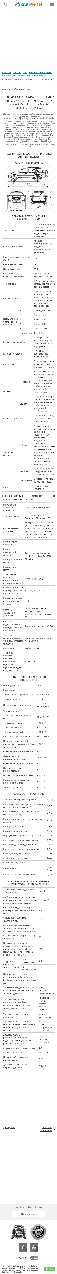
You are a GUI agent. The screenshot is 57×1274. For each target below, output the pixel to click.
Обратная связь (28, 1214)
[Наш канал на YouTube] (34, 1247)
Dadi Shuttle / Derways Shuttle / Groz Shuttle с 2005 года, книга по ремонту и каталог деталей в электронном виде (27, 75)
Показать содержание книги (16, 89)
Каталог (17, 72)
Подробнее (19, 1272)
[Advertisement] (28, 38)
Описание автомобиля (46, 1129)
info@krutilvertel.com (28, 1207)
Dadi (25, 72)
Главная (6, 72)
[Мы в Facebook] (23, 1247)
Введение (10, 1127)
